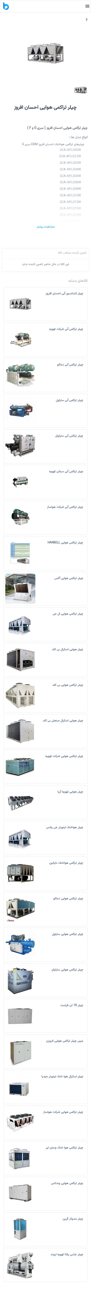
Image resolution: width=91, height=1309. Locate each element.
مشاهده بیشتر (46, 227)
